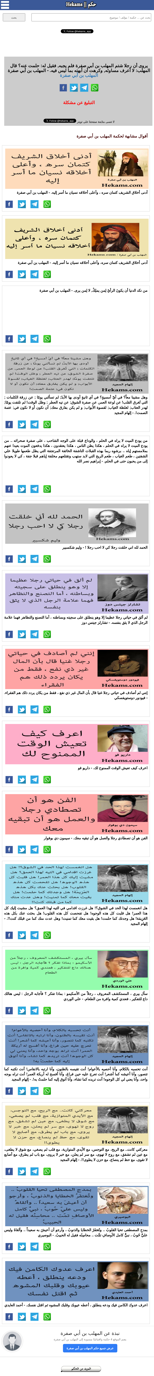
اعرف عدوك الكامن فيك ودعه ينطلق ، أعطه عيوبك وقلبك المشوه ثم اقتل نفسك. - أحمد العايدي (76, 1304)
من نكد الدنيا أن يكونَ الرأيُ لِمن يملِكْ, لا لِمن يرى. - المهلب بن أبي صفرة (94, 290)
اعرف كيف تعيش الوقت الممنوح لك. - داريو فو (113, 767)
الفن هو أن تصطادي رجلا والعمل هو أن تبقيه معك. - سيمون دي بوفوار (96, 837)
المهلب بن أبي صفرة (79, 75)
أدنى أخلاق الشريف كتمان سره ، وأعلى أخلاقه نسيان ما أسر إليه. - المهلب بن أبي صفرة (82, 192)
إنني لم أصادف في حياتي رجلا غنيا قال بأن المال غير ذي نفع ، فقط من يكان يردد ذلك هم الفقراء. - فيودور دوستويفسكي (76, 695)
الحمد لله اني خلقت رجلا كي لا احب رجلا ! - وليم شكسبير (105, 547)
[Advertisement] (77, 44)
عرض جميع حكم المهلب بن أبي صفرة (90, 1348)
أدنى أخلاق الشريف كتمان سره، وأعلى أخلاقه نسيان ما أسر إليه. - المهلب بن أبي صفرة (83, 262)
